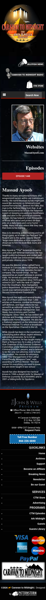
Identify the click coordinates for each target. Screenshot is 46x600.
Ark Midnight (38, 518)
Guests (41, 523)
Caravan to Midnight (23, 587)
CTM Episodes (37, 513)
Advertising (39, 502)
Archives (40, 458)
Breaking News (37, 474)
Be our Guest (38, 484)
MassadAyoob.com (34, 152)
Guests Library (37, 528)
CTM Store (39, 497)
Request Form (32, 430)
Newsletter (39, 479)
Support (41, 463)
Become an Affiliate (34, 468)
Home (42, 453)
